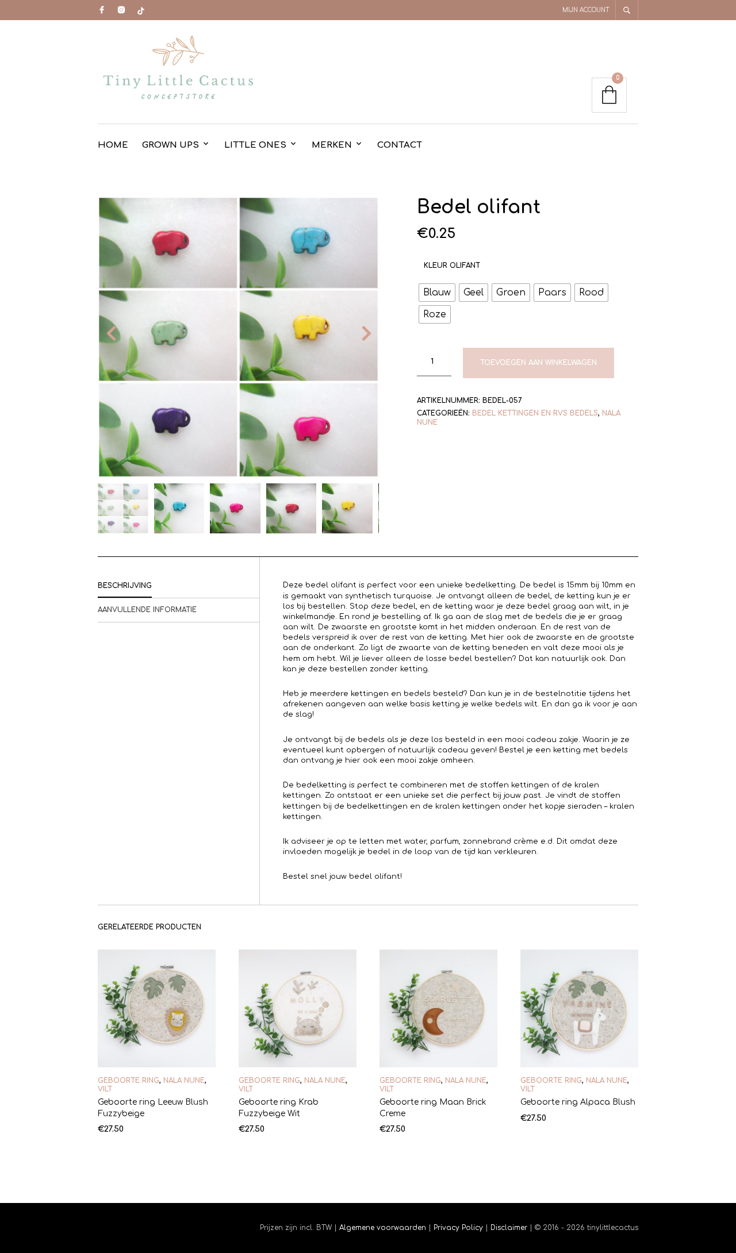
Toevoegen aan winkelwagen (538, 363)
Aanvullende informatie (147, 610)
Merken (332, 145)
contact (399, 145)
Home (113, 145)
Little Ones (255, 145)
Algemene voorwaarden (382, 1228)
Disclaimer (510, 1228)
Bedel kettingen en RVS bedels (535, 413)
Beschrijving (125, 586)
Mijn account (586, 10)
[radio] (437, 292)
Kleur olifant (452, 266)
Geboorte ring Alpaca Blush (577, 1102)
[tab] (178, 586)
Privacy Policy (458, 1228)
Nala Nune (184, 1081)
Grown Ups (170, 145)
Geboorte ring (128, 1081)
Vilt (105, 1089)
